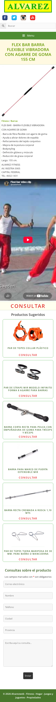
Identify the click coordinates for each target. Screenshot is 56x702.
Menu (30, 35)
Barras (14, 121)
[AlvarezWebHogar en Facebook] (4, 17)
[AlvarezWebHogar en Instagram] (23, 17)
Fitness (5, 121)
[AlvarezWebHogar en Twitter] (14, 17)
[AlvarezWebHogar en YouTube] (32, 17)
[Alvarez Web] (28, 6)
